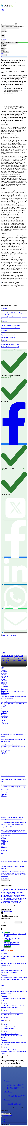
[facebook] (4, 1120)
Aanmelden (17, 922)
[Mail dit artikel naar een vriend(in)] (15, 632)
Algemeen (3, 71)
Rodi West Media (13, 1103)
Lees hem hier (5, 909)
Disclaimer (18, 1104)
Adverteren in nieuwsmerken (16, 1095)
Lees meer (4, 982)
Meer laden (5, 880)
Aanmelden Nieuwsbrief (8, 42)
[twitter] (4, 1121)
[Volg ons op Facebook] (14, 444)
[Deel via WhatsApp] (15, 608)
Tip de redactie (12, 1084)
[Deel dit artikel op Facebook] (15, 557)
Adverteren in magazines (14, 1096)
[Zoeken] (16, 24)
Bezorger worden (20, 1087)
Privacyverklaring (12, 1088)
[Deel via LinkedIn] (15, 584)
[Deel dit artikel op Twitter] (15, 519)
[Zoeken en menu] (3, 36)
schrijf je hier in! (6, 377)
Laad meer (7, 946)
